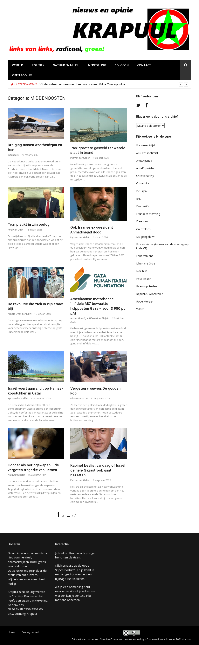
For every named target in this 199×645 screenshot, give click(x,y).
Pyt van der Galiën (80, 158)
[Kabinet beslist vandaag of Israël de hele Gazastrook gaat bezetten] (98, 443)
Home (11, 632)
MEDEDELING (97, 65)
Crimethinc (143, 183)
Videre (140, 309)
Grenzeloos (143, 229)
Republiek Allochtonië (149, 294)
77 (73, 515)
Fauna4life (142, 206)
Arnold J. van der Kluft (19, 314)
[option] (113, 84)
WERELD (17, 65)
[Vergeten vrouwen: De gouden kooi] (98, 366)
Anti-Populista (145, 168)
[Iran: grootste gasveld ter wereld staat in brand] (98, 125)
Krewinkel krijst (145, 145)
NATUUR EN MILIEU (66, 65)
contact (80, 595)
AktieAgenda (144, 160)
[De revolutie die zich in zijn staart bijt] (36, 282)
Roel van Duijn (15, 229)
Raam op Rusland (147, 286)
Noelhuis (141, 271)
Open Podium (22, 75)
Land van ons (144, 256)
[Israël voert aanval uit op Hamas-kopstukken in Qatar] (36, 366)
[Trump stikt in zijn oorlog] (36, 202)
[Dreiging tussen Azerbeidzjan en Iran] (36, 123)
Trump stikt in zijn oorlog (29, 224)
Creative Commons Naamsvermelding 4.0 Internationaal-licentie (137, 639)
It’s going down (145, 236)
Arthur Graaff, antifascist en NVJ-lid (89, 318)
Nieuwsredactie (79, 398)
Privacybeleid (30, 632)
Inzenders (13, 155)
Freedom (142, 221)
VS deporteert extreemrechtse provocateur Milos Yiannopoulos (82, 84)
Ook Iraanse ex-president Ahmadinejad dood (91, 229)
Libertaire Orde (145, 263)
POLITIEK (38, 65)
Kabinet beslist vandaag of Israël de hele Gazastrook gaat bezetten (97, 470)
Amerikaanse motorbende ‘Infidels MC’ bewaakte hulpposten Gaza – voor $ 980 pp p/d (98, 306)
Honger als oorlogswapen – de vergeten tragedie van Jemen (33, 467)
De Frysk (141, 191)
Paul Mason (143, 279)
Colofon (122, 65)
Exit (138, 198)
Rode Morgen (145, 301)
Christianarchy (145, 176)
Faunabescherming (148, 214)
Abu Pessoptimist (147, 153)
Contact (144, 65)
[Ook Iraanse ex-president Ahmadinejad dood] (98, 204)
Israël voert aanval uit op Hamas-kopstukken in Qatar (35, 390)
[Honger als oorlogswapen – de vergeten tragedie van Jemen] (36, 443)
